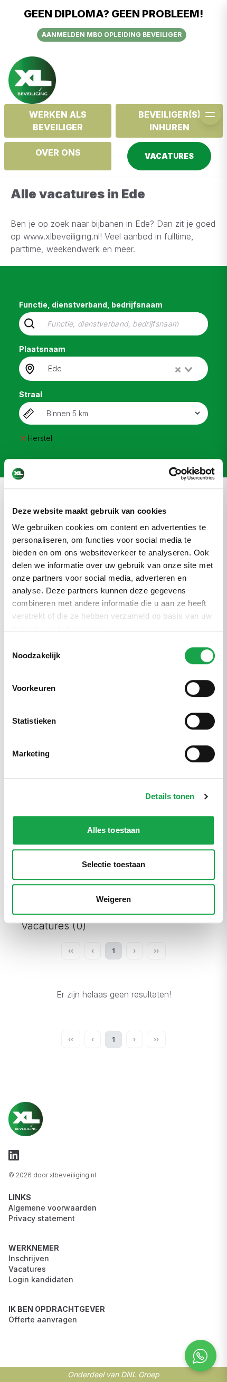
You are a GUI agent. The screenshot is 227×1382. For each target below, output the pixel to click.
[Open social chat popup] (200, 1355)
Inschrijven (28, 1258)
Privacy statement (41, 1218)
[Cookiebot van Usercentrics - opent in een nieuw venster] (168, 474)
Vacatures (27, 1268)
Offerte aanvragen (42, 1319)
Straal (30, 394)
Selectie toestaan (114, 864)
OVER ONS (58, 152)
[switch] (200, 688)
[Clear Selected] (178, 369)
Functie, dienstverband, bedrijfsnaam (91, 304)
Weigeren (113, 899)
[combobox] (121, 369)
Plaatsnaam (42, 348)
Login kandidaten (40, 1279)
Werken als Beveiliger (58, 120)
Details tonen (169, 796)
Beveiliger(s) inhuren (169, 120)
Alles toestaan (113, 830)
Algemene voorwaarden (52, 1207)
